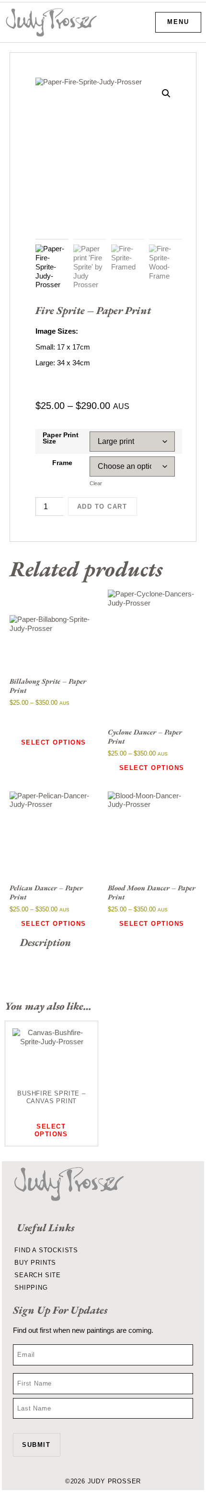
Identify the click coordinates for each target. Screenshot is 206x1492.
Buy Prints (35, 1262)
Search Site (37, 1275)
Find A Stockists (46, 1250)
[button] (166, 93)
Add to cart (102, 506)
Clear (96, 483)
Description (45, 942)
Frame (62, 463)
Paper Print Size (61, 438)
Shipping (30, 1287)
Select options (53, 742)
